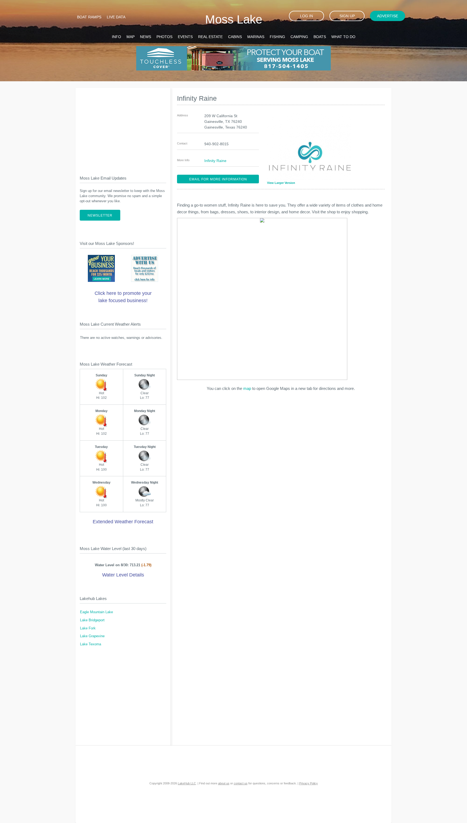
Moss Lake (233, 19)
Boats (319, 37)
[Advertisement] (123, 127)
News (145, 37)
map (247, 388)
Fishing (277, 37)
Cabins (235, 37)
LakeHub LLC (187, 783)
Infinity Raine (215, 160)
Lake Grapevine (92, 636)
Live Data (116, 17)
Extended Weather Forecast (123, 521)
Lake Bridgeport (92, 620)
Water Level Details (123, 575)
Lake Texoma (90, 644)
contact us (241, 783)
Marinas (255, 37)
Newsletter (100, 215)
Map (130, 37)
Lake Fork (88, 628)
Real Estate (210, 37)
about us (223, 783)
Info (116, 37)
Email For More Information (218, 179)
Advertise (387, 16)
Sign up (347, 16)
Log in (306, 16)
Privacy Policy (308, 783)
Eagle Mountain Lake (96, 612)
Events (185, 37)
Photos (164, 37)
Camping (299, 37)
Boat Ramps (89, 17)
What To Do (343, 37)
